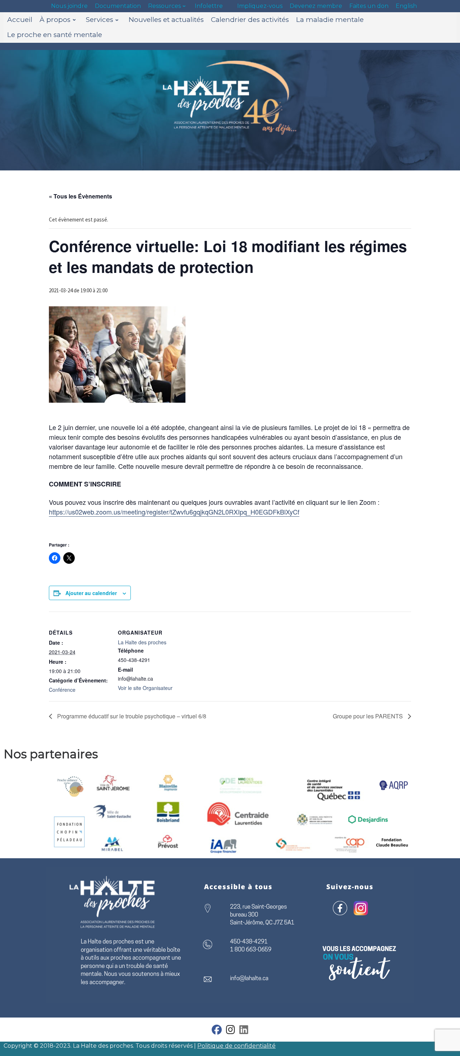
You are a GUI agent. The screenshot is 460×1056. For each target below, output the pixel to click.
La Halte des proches (142, 642)
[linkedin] (243, 1031)
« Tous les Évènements (80, 196)
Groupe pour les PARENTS (368, 716)
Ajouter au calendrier (91, 592)
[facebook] (217, 1031)
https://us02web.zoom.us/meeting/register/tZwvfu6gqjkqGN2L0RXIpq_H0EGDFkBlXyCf (174, 511)
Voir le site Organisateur (145, 687)
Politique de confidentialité (236, 1045)
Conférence (62, 689)
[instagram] (230, 1031)
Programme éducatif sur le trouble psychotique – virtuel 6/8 (131, 716)
